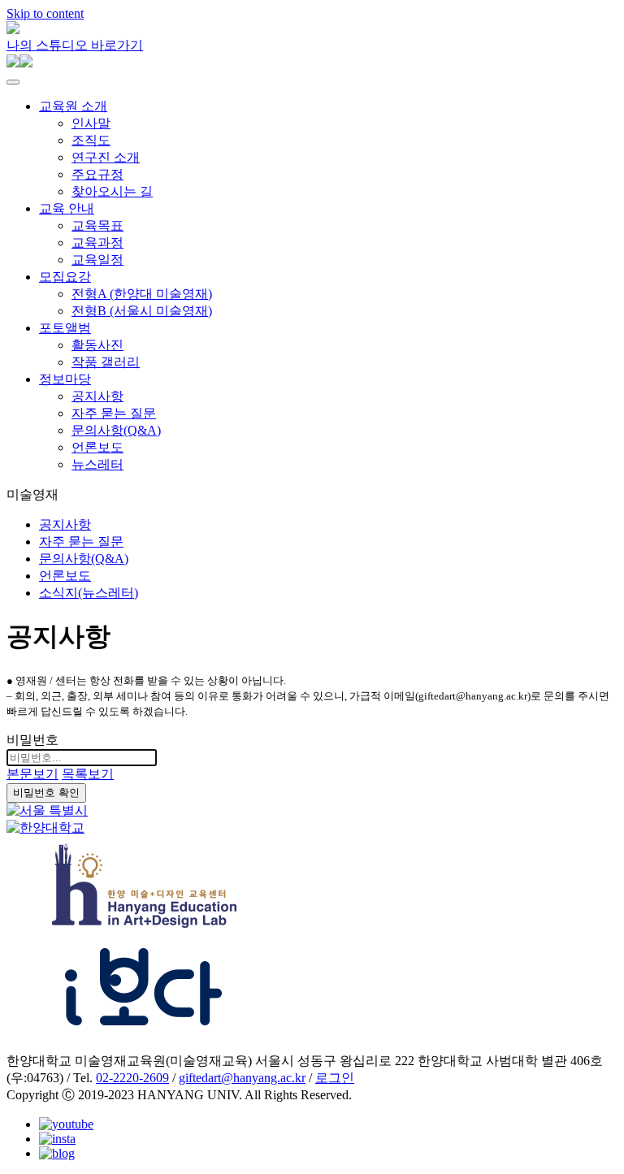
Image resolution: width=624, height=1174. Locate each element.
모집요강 (65, 277)
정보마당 (65, 379)
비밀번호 (32, 740)
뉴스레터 (98, 464)
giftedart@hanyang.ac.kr (242, 1078)
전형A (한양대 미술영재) (142, 294)
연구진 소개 (106, 157)
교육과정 (98, 242)
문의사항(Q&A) (116, 430)
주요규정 (98, 174)
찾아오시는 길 (112, 191)
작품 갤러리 (106, 362)
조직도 (91, 140)
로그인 (334, 1078)
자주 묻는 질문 (114, 413)
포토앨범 (65, 328)
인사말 (91, 123)
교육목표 (98, 225)
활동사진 (98, 345)
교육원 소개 (73, 106)
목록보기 (88, 774)
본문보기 (32, 774)
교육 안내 (66, 208)
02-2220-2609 (132, 1078)
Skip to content (45, 13)
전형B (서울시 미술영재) (142, 311)
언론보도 (98, 447)
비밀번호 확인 (46, 792)
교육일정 (98, 259)
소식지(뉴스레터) (88, 593)
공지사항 (98, 396)
